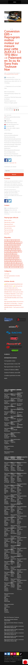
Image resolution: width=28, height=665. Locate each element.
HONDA (18, 249)
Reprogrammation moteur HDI (12, 363)
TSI (21, 265)
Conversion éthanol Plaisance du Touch (20, 394)
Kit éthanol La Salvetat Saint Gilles (20, 414)
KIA (20, 251)
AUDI (10, 162)
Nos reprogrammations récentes (11, 74)
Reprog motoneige (8, 230)
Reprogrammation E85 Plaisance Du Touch (15, 411)
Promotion (6, 277)
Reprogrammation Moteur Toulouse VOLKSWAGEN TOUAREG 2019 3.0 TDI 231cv (13, 297)
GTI (10, 249)
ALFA (9, 240)
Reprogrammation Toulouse (15, 394)
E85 (13, 162)
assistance (25, 662)
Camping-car (18, 242)
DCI (11, 247)
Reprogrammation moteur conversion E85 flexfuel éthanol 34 (22, 510)
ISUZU (12, 251)
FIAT (18, 247)
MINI (13, 256)
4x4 (6, 240)
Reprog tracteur (8, 228)
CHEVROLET (11, 244)
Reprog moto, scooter (9, 222)
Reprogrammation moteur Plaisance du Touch (9, 396)
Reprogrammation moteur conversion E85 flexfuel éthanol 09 (15, 539)
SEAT (9, 262)
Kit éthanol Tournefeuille (20, 408)
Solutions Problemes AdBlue (11, 369)
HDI (13, 249)
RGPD (5, 378)
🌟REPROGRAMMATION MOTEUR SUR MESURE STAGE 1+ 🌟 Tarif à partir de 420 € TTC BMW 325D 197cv (13, 286)
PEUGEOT (16, 258)
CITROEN (18, 244)
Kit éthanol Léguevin (20, 419)
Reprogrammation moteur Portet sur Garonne (9, 435)
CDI (6, 244)
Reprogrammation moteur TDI (12, 366)
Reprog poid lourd (8, 224)
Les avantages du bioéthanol (20, 425)
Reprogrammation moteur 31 (9, 452)
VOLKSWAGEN (14, 267)
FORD (6, 249)
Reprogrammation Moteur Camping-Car (13, 623)
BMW (12, 242)
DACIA (6, 247)
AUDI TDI (7, 242)
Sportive (19, 262)
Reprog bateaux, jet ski (9, 226)
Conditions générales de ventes (12, 375)
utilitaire (7, 267)
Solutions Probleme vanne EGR (12, 372)
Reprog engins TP (8, 232)
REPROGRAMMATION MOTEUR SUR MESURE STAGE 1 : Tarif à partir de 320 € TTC (14, 307)
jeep (17, 251)
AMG (14, 240)
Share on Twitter (9, 160)
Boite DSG (6, 233)
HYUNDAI (7, 251)
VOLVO (21, 267)
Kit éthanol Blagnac (20, 404)
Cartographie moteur (9, 361)
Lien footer (6, 273)
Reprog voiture (7, 220)
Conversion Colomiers (20, 400)
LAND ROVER (8, 253)
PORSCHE (7, 260)
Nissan (6, 258)
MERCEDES (7, 256)
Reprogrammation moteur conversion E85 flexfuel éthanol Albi (14, 640)
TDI (9, 265)
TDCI (6, 265)
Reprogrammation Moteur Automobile (11, 620)
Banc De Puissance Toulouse (11, 617)
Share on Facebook (6, 160)
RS (5, 262)
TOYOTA (17, 265)
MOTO (17, 256)
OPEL (11, 258)
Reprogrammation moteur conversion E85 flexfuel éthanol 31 (15, 488)
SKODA (14, 262)
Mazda (14, 253)
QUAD (13, 260)
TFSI (15, 162)
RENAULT (18, 260)
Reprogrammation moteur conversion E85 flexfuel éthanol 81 (15, 498)
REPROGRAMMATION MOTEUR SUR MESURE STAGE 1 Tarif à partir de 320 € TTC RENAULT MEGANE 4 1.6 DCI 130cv (13, 291)
